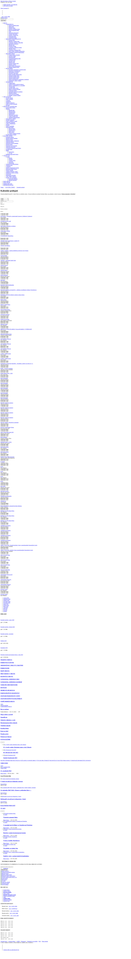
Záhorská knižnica (10, 142)
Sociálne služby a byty (13, 88)
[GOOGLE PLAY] (3, 13)
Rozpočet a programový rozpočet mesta (17, 69)
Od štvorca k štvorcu (5, 314)
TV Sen (10, 153)
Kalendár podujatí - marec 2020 (7, 620)
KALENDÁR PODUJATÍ (8, 805)
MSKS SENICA (66, 760)
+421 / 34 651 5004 (5, 16)
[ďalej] (3, 742)
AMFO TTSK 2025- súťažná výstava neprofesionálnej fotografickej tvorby (17, 550)
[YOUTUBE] (3, 11)
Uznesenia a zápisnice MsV (15, 50)
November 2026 (6, 601)
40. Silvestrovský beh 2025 (10, 752)
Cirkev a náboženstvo (10, 123)
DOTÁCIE (4, 687)
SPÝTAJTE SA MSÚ (8, 5)
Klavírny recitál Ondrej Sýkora (7, 427)
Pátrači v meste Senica (5, 304)
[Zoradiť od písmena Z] (2, 210)
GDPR (18, 941)
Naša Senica (11, 151)
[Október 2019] (2, 639)
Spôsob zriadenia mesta (14, 25)
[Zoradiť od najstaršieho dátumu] (2, 205)
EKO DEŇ (3, 486)
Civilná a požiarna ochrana (14, 133)
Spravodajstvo (4, 784)
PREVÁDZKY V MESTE (8, 673)
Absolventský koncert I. (6, 584)
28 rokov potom (4, 589)
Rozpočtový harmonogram (14, 70)
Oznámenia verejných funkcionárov (16, 52)
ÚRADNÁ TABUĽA (6, 660)
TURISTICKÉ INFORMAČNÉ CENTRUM (81, 760)
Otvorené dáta (12, 86)
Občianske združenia (10, 122)
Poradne (8, 124)
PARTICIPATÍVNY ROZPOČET (10, 693)
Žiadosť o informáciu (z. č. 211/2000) (17, 85)
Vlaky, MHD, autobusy (11, 176)
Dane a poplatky (9, 99)
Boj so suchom (5, 709)
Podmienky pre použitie (32, 941)
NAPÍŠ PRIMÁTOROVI (8, 701)
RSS (40, 941)
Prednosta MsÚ (12, 57)
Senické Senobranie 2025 (10, 758)
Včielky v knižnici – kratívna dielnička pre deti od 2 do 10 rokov (14, 250)
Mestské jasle (11, 110)
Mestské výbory (12, 48)
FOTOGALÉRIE (5, 739)
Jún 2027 (5, 610)
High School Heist (5, 447)
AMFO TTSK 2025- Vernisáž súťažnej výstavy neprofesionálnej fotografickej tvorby (19, 545)
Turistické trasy (9, 165)
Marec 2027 (5, 606)
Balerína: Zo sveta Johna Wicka (7, 510)
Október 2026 (6, 600)
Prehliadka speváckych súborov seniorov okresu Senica (12, 294)
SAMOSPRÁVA (10, 24)
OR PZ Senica (12, 128)
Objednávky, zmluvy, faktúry (15, 80)
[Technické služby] (5, 883)
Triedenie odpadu (5, 725)
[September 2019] (2, 646)
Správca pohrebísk (10, 126)
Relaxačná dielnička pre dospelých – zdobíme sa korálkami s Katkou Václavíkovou (19, 290)
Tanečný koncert (4, 265)
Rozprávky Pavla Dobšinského (7, 285)
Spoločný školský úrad (14, 63)
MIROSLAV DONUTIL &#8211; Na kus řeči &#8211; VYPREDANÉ (16, 329)
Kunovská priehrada (13, 178)
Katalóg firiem (5, 728)
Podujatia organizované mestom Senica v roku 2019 (12, 654)
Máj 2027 (5, 609)
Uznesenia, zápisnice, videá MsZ (16, 42)
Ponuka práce (4, 734)
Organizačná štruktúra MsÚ (15, 58)
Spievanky (3, 280)
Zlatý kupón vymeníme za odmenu (8, 226)
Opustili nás (4, 717)
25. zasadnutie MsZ (6, 771)
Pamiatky (11, 159)
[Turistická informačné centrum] (8, 872)
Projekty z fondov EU (13, 35)
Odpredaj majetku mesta (14, 75)
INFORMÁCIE (9, 82)
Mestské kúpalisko (13, 180)
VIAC (2, 704)
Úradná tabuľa (12, 83)
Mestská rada (11, 45)
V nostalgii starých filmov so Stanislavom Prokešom (17, 825)
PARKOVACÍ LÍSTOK (7, 662)
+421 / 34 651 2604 (14, 911)
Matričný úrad (12, 62)
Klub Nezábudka (4, 378)
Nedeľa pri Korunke (5, 319)
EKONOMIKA (9, 68)
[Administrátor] (2, 197)
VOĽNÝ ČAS (6, 155)
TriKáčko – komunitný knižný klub (8, 260)
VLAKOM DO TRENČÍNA (7, 235)
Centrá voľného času (13, 116)
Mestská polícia (12, 129)
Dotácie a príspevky (10, 102)
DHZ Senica (11, 132)
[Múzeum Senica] (5, 873)
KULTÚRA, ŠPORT (8, 136)
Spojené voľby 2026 (7, 183)
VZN (10, 31)
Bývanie (8, 105)
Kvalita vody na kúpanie (11, 177)
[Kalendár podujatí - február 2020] (2, 625)
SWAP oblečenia (4, 275)
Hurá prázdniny (4, 437)
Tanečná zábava (4, 270)
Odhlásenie (5, 868)
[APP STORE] (3, 14)
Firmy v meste (6, 893)
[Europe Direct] (4, 878)
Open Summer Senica (5, 309)
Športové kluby (9, 144)
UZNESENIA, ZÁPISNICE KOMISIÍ (11, 682)
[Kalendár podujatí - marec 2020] (2, 618)
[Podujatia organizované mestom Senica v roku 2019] (2, 653)
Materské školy (12, 111)
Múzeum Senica (9, 139)
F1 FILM (3, 461)
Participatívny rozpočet (14, 72)
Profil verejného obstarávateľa (15, 74)
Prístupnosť (23, 941)
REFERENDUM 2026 (8, 185)
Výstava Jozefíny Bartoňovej (11, 840)
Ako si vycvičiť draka (5, 555)
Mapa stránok (45, 941)
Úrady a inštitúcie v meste (11, 121)
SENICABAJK (6, 182)
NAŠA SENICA (23, 760)
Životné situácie (9, 97)
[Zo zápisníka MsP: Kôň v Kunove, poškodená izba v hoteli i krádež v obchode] (18, 787)
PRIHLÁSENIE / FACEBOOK (10, 4)
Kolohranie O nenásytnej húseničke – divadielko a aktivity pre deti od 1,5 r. (17, 363)
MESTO (5, 23)
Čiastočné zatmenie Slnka (10, 817)
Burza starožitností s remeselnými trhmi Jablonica (11, 506)
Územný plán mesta (13, 34)
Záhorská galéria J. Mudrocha (12, 140)
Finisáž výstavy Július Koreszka (7, 456)
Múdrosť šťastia (4, 324)
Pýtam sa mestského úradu (9, 896)
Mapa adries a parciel (7, 714)
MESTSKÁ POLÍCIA (15, 760)
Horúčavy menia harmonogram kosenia (14, 833)
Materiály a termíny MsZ (14, 41)
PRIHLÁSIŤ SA (4, 869)
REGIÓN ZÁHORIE (5, 760)
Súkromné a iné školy (13, 115)
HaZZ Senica (12, 131)
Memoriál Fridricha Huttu (6, 334)
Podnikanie (8, 101)
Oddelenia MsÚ (12, 59)
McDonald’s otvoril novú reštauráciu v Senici (13, 799)
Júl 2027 (5, 611)
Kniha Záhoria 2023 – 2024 (7, 373)
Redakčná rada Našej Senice (12, 154)
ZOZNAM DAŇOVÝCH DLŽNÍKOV (11, 698)
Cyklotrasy (8, 166)
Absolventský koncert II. (6, 579)
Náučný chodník (9, 170)
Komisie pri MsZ (12, 46)
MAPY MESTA (6, 181)
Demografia (11, 163)
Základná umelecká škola (14, 117)
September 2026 (6, 599)
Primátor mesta (12, 28)
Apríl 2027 (5, 607)
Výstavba (8, 100)
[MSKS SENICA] (5, 871)
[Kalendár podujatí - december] (2, 632)
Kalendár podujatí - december (7, 633)
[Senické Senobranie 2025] (9, 755)
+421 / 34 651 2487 (14, 915)
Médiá (7, 150)
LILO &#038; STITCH (6, 339)
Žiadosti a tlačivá (12, 64)
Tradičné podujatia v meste (12, 171)
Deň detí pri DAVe (5, 491)
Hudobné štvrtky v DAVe (6, 442)
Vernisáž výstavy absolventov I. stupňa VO (10, 240)
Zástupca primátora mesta (14, 29)
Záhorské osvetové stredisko (12, 143)
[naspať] (1, 742)
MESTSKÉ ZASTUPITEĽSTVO (13, 39)
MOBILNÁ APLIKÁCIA (8, 690)
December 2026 (6, 602)
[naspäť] (1, 811)
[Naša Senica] (4, 879)
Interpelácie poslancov (13, 43)
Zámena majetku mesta (14, 78)
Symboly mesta (12, 160)
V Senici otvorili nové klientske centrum (12, 781)
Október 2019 (4, 640)
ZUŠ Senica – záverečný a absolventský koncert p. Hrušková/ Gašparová (16, 216)
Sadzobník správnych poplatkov (16, 91)
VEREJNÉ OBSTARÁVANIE (9, 685)
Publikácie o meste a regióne (12, 172)
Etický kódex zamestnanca (14, 66)
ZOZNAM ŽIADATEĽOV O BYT (10, 696)
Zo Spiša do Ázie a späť (6, 221)
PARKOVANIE (5, 668)
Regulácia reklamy (13, 93)
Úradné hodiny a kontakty (14, 55)
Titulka (2, 187)
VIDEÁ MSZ (4, 763)
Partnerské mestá (12, 36)
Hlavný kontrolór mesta (14, 30)
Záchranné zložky (10, 127)
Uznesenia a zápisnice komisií (15, 47)
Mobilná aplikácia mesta (14, 67)
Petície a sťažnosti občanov (14, 89)
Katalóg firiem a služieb (11, 134)
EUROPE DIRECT (32, 760)
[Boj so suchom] (4, 705)
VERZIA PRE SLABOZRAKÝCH (11, 949)
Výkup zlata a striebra (5, 231)
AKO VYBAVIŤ (7, 96)
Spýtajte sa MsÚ (12, 56)
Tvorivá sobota (4, 255)
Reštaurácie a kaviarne (11, 175)
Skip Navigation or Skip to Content (8, 1)
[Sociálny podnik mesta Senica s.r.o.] (9, 877)
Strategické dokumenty (14, 32)
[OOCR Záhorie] (4, 884)
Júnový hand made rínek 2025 (7, 432)
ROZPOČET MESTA (7, 676)
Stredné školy (12, 113)
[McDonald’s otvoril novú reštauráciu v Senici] (11, 796)
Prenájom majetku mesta (14, 77)
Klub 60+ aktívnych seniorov (7, 402)
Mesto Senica (3, 773)
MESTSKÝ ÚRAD (10, 53)
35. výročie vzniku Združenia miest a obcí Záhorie (17, 747)
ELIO (2, 466)
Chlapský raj (3, 501)
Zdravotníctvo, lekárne (11, 118)
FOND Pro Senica (13, 90)
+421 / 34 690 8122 (13, 908)
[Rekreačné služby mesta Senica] (8, 876)
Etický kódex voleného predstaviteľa (17, 51)
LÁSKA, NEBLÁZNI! (6, 353)
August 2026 (6, 597)
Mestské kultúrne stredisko (11, 138)
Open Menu (3, 20)
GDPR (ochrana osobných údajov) (16, 84)
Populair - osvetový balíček (14, 95)
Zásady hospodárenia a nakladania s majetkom (19, 79)
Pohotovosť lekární (6, 736)
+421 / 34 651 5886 (13, 913)
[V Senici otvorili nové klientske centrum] (10, 778)
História (10, 158)
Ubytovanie (8, 174)
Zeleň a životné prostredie (11, 104)
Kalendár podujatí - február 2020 (8, 627)
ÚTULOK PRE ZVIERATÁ (43, 760)
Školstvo (8, 109)
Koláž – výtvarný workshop (7, 368)
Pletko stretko (3, 299)
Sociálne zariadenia (10, 120)
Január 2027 (6, 604)
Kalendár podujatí (10, 137)
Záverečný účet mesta (13, 73)
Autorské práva (4, 941)
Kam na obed (4, 731)
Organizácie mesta (13, 37)
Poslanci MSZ (12, 40)
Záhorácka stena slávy (11, 147)
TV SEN (3, 808)
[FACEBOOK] (3, 10)
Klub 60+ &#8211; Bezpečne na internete (9, 422)
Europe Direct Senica (10, 107)
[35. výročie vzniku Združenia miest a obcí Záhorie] (14, 744)
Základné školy (12, 112)
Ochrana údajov (11, 941)
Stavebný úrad (12, 61)
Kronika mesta (9, 149)
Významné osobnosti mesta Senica (13, 148)
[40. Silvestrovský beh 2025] (9, 750)
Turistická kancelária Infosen (12, 164)
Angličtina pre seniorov (6, 525)
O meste (8, 156)
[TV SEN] (3, 880)
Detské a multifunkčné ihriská (12, 167)
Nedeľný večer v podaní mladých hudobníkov (16, 856)
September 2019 (4, 647)
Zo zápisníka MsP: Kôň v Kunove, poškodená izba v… (16, 790)
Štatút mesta (11, 26)
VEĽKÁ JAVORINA (5, 245)
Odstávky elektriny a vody (8, 720)
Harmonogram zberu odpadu (9, 723)
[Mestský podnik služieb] (6, 874)
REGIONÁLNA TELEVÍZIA (56, 760)
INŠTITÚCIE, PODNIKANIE (10, 106)
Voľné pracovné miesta (14, 94)
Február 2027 (6, 605)
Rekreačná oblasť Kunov (11, 169)
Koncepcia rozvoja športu (11, 145)
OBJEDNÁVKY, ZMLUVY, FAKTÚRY (12, 665)
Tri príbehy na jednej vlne (10, 848)
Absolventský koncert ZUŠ (6, 574)
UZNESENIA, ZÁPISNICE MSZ (10, 679)
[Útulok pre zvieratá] (5, 882)
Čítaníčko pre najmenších (6, 496)
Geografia (11, 161)
